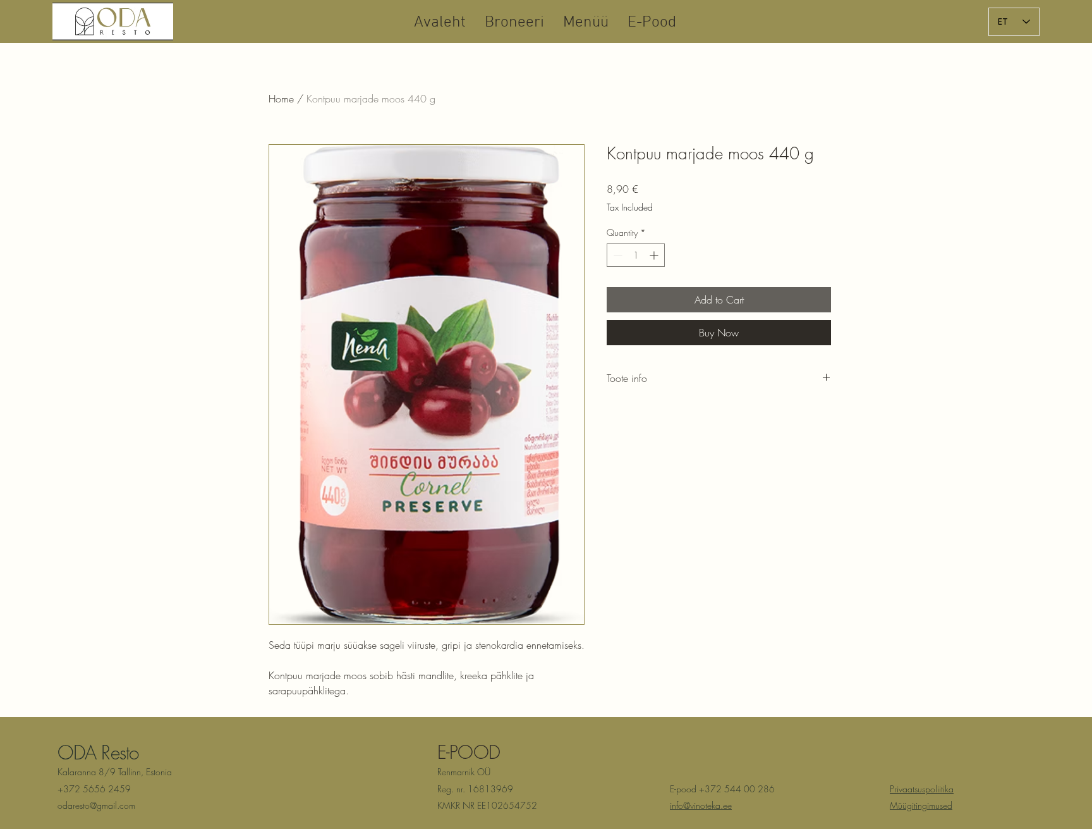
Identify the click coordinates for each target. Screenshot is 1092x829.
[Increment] (655, 255)
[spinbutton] (635, 255)
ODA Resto (98, 752)
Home (281, 99)
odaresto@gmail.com (96, 805)
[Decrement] (616, 255)
